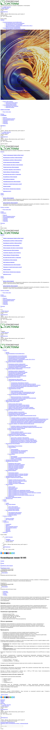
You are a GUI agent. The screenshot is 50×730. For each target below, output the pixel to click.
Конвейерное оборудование (9, 67)
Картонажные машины (8, 74)
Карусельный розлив (10, 85)
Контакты (3, 125)
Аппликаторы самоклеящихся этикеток (14, 39)
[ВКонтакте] (1, 553)
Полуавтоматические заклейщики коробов (15, 33)
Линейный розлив (10, 86)
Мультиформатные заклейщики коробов (15, 37)
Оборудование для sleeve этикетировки (12, 45)
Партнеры (5, 122)
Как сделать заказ (7, 111)
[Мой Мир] (5, 553)
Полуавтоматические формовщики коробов (15, 29)
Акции (2, 98)
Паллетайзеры (9, 65)
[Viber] (8, 553)
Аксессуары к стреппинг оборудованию (15, 61)
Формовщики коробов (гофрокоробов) (11, 28)
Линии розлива (6, 84)
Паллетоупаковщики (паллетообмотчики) (12, 22)
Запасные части (6, 95)
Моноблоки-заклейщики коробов (13, 36)
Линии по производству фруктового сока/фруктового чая (18, 92)
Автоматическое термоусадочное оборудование (16, 49)
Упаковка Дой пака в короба (12, 81)
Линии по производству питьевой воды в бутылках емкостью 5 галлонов (22, 89)
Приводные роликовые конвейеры (13, 70)
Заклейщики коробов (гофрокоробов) (11, 32)
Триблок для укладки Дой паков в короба (15, 80)
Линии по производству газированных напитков (16, 87)
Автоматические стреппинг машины (14, 54)
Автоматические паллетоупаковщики (14, 24)
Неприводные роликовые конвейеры (14, 68)
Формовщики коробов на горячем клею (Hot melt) (17, 31)
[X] (7, 553)
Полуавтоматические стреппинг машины (15, 53)
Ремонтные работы (10, 107)
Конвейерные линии (10, 73)
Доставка (5, 594)
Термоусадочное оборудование (10, 46)
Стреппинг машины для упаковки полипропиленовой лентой (19, 56)
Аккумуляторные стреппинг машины (14, 58)
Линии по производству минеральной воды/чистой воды (18, 88)
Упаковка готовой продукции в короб (11, 79)
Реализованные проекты (8, 119)
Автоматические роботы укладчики (11, 66)
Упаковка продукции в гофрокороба (14, 82)
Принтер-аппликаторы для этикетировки (15, 43)
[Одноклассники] (3, 553)
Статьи (2, 114)
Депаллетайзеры (9, 64)
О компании (3, 115)
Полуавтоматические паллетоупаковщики (15, 23)
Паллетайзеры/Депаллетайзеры (10, 63)
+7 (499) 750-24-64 (6, 7)
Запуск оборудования (8, 101)
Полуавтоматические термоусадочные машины (16, 47)
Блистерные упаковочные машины (11, 94)
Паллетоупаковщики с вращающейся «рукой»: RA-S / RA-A (19, 25)
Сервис (2, 99)
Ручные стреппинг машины (12, 59)
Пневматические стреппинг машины (14, 60)
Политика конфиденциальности (8, 722)
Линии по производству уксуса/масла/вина (15, 91)
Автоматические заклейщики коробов (14, 35)
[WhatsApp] (10, 553)
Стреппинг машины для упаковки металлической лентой (18, 57)
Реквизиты (5, 123)
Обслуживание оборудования (10, 105)
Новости (5, 117)
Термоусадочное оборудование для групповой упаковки (18, 50)
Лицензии (5, 121)
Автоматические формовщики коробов (14, 30)
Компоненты (8, 93)
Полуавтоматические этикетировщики (14, 44)
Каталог (2, 20)
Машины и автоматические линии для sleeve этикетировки (19, 51)
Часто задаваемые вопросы (9, 118)
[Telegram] (14, 553)
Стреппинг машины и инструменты (11, 52)
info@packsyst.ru (4, 11)
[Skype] (12, 553)
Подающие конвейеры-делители (13, 72)
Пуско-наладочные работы (12, 102)
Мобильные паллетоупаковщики (13, 26)
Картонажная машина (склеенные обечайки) (16, 75)
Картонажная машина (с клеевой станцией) (15, 77)
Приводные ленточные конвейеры (13, 71)
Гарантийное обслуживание (12, 106)
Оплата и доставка (5, 109)
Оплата (4, 593)
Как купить (5, 592)
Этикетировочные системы (12, 42)
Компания (3, 699)
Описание (5, 591)
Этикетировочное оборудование (10, 38)
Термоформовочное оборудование (10, 78)
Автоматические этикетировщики (13, 40)
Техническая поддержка (11, 103)
